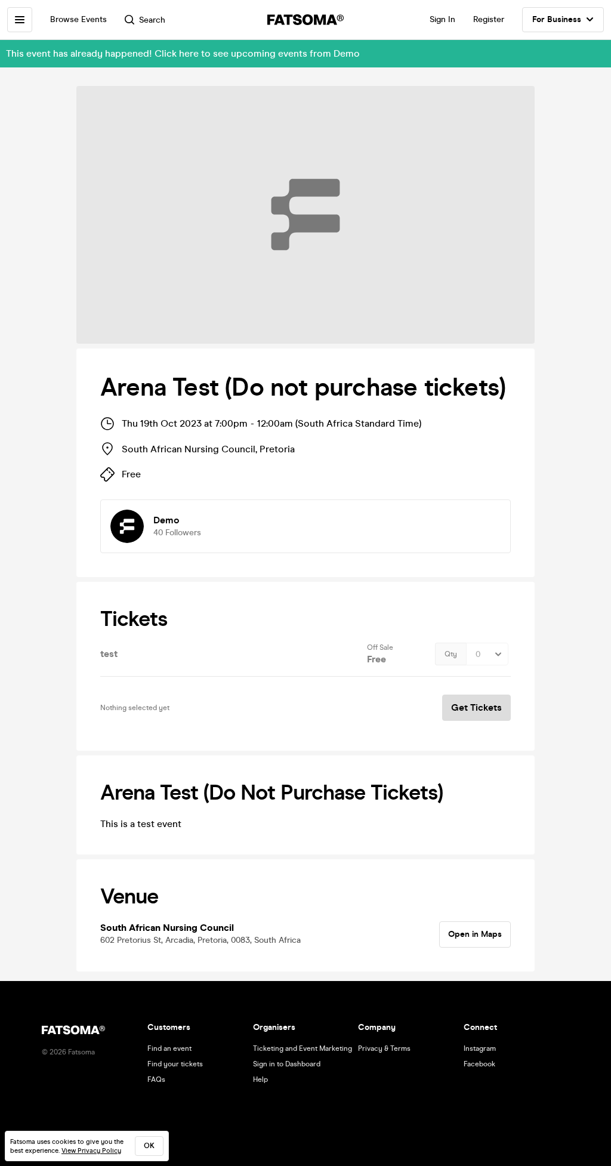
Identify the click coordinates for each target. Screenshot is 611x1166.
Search (152, 20)
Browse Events (78, 19)
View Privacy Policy (91, 1151)
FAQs (156, 1079)
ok (149, 1146)
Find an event (169, 1048)
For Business (556, 19)
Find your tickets (175, 1064)
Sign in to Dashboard (286, 1064)
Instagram (480, 1048)
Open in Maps (475, 934)
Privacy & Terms (384, 1048)
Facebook (479, 1064)
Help (260, 1079)
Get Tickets (476, 707)
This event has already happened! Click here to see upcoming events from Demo (183, 53)
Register (488, 19)
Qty (451, 654)
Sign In (442, 19)
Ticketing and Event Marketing (302, 1048)
